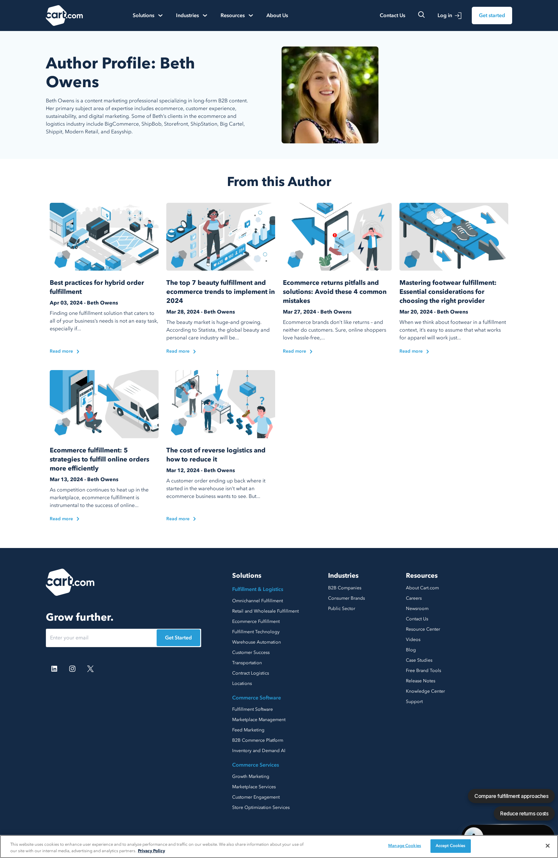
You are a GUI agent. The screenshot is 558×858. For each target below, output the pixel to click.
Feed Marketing (248, 730)
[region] (279, 846)
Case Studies (419, 660)
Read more (61, 351)
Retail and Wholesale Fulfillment (265, 611)
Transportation (247, 663)
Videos (413, 639)
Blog (411, 650)
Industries (343, 575)
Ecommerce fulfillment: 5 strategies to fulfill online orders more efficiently (99, 459)
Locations (242, 683)
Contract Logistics (250, 673)
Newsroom (417, 608)
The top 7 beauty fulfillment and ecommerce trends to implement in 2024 (220, 291)
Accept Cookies (451, 846)
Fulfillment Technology (256, 632)
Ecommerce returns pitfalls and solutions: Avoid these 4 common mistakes (335, 291)
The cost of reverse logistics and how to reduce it (215, 455)
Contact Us (392, 15)
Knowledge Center (425, 691)
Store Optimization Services (261, 807)
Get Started (178, 637)
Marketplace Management (258, 720)
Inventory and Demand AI (258, 751)
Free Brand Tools (423, 670)
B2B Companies (344, 588)
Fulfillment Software (252, 709)
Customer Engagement (256, 797)
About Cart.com (422, 588)
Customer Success (251, 652)
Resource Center (423, 629)
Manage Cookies (404, 846)
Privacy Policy (151, 851)
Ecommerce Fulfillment (256, 621)
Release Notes (420, 681)
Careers (414, 598)
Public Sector (341, 608)
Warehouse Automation (256, 642)
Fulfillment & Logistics (257, 589)
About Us (277, 15)
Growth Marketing (250, 776)
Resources (422, 575)
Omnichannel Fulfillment (257, 601)
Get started (492, 15)
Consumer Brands (346, 598)
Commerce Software (256, 697)
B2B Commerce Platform (257, 740)
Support (414, 701)
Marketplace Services (254, 787)
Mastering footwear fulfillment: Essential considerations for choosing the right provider (448, 291)
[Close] (548, 846)
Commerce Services (255, 765)
